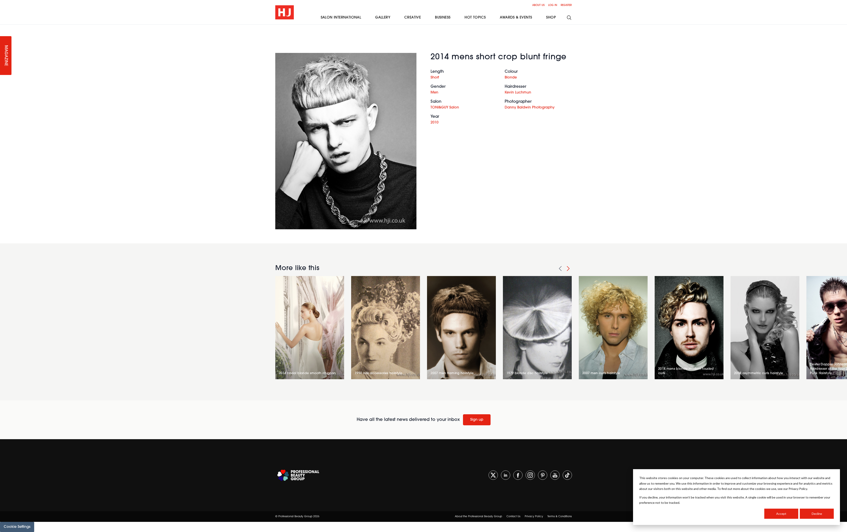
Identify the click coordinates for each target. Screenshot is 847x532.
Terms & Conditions (559, 516)
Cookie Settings (17, 527)
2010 (434, 122)
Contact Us (513, 516)
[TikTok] (567, 475)
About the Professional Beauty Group (478, 516)
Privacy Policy (534, 516)
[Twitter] (493, 475)
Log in (552, 5)
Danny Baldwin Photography (530, 107)
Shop (551, 17)
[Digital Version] (3, 27)
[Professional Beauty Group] (298, 475)
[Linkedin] (505, 475)
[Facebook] (517, 475)
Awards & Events (516, 17)
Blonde (511, 77)
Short (435, 77)
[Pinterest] (542, 475)
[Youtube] (555, 475)
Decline (817, 513)
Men (434, 92)
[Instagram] (530, 475)
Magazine (6, 55)
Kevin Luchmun (518, 92)
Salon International (341, 17)
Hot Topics (475, 17)
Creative (412, 17)
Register (566, 5)
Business (442, 17)
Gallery (382, 17)
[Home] (284, 12)
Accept (781, 513)
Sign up (476, 420)
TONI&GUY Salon (445, 107)
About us (538, 5)
